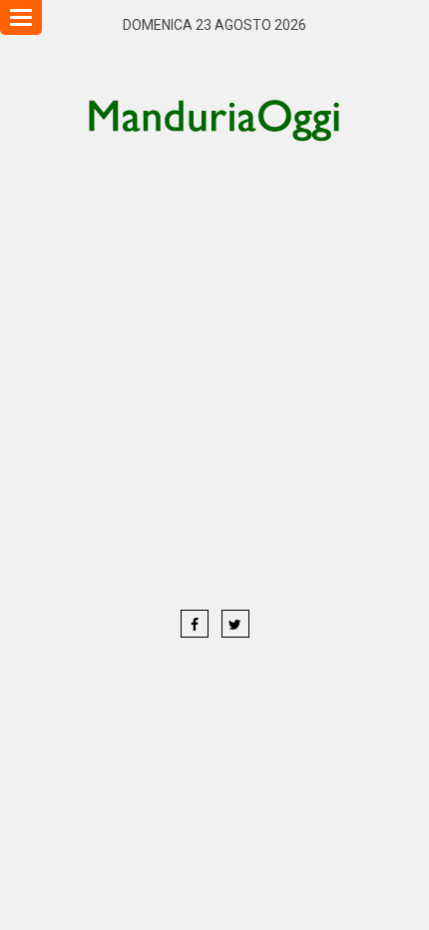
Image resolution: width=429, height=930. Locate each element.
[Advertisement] (214, 374)
